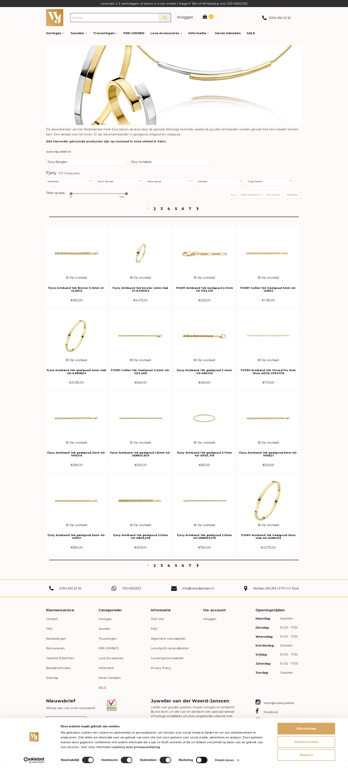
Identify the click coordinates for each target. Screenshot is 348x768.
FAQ (49, 629)
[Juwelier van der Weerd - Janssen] (54, 17)
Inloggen (185, 17)
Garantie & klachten (60, 658)
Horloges (54, 33)
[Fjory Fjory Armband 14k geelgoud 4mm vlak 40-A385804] (76, 333)
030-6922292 (131, 588)
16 (231, 194)
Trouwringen (104, 33)
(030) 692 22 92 (280, 18)
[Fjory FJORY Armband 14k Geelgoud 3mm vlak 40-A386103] (268, 498)
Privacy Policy (161, 668)
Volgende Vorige (198, 210)
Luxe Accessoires (165, 33)
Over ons (157, 619)
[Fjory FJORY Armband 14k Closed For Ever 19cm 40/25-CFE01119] (268, 333)
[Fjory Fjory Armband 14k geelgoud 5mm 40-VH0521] (268, 415)
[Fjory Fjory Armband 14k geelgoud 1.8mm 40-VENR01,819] (140, 415)
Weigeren (306, 755)
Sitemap (52, 678)
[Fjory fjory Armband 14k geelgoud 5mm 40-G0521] (76, 498)
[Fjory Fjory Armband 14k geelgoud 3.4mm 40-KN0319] (204, 333)
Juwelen (77, 33)
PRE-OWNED (133, 33)
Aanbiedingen (56, 638)
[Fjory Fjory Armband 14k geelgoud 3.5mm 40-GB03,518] (140, 498)
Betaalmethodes (58, 668)
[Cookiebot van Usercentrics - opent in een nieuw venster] (34, 760)
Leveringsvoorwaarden (167, 658)
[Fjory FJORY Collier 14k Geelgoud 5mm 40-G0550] (268, 250)
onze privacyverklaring (143, 747)
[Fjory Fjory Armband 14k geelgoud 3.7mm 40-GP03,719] (204, 415)
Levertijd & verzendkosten (170, 648)
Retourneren (55, 648)
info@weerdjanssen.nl (198, 588)
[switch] (126, 760)
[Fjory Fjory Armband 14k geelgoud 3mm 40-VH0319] (76, 415)
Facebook (270, 712)
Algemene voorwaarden (168, 638)
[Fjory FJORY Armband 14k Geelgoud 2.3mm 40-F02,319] (204, 250)
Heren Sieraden (228, 33)
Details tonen (224, 760)
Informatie (197, 33)
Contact (52, 619)
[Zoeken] (165, 17)
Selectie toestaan (306, 741)
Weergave (292, 194)
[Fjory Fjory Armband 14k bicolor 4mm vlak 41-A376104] (140, 250)
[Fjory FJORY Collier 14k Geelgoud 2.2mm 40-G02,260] (140, 333)
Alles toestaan (306, 728)
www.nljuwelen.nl (58, 151)
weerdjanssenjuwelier (278, 703)
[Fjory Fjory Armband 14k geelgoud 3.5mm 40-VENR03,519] (204, 498)
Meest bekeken (250, 194)
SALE (251, 33)
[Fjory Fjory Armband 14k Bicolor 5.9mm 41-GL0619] (76, 250)
